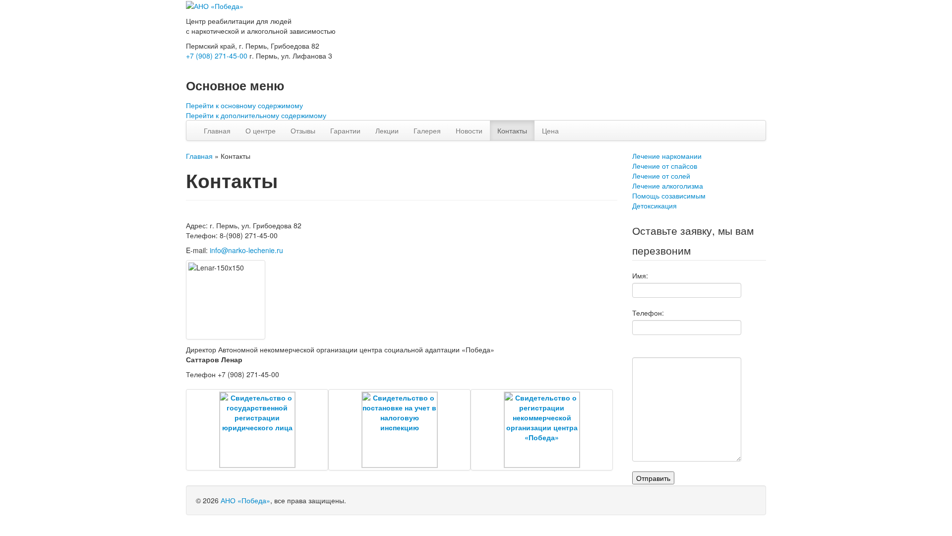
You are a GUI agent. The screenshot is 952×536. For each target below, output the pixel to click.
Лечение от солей (661, 176)
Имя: (640, 275)
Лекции (387, 130)
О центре (260, 130)
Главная (217, 130)
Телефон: (648, 313)
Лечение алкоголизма (667, 186)
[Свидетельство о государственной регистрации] (257, 429)
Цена (550, 130)
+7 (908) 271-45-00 (216, 56)
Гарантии (345, 130)
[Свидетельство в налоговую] (399, 429)
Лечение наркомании (667, 156)
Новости (469, 130)
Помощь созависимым (669, 196)
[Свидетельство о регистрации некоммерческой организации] (542, 429)
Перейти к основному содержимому (244, 105)
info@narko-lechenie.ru (246, 250)
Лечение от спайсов (664, 166)
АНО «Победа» (245, 500)
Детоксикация (654, 205)
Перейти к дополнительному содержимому (256, 115)
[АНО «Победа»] (214, 5)
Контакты (512, 130)
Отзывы (303, 130)
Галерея (427, 130)
